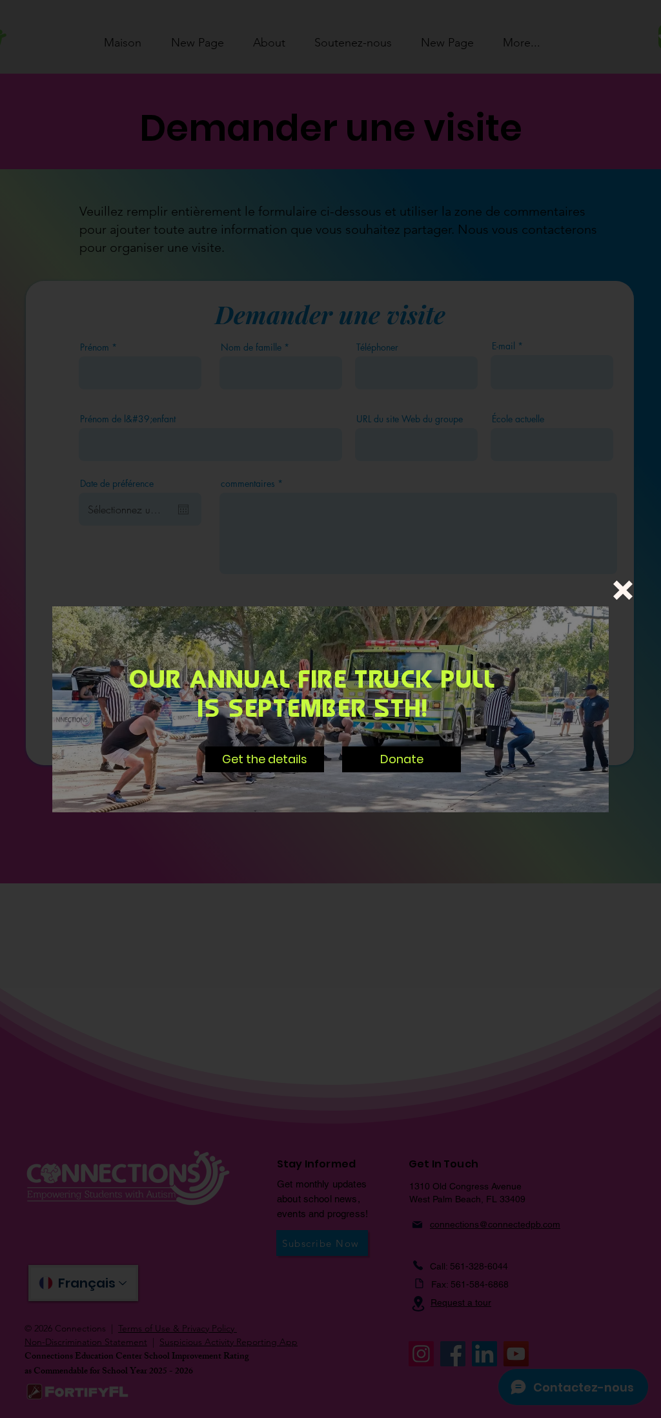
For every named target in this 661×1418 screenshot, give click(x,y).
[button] (623, 590)
